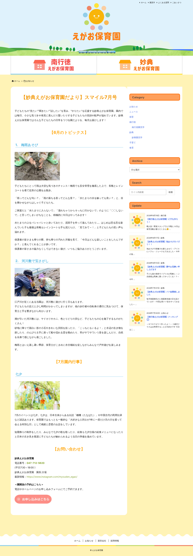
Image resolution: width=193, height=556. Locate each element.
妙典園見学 (137, 137)
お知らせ (30, 81)
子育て (132, 142)
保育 (131, 117)
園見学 (152, 2)
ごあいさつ (176, 2)
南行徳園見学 (138, 127)
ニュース (133, 111)
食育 (131, 147)
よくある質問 (163, 2)
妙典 (131, 132)
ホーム (143, 2)
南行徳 (132, 122)
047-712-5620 (35, 462)
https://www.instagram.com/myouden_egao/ (52, 476)
